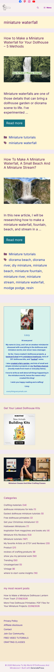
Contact (8, 629)
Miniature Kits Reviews (15, 535)
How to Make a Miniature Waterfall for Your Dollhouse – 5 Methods (26, 42)
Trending (8, 560)
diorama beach (20, 260)
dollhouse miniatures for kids (18, 509)
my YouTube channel (39, 366)
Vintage (8, 569)
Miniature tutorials (22, 137)
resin (30, 288)
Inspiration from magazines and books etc (25, 530)
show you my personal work (18, 556)
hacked (34, 359)
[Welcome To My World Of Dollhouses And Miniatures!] (6, 7)
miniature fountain (28, 271)
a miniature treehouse (31, 357)
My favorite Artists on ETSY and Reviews (24, 543)
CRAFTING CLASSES (14, 642)
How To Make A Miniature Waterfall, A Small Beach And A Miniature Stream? (27, 163)
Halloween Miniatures (15, 526)
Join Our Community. (14, 633)
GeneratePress (37, 668)
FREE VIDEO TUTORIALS (16, 638)
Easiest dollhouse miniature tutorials (22, 513)
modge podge (14, 288)
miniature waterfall (23, 143)
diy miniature (21, 265)
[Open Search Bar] (37, 7)
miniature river (14, 276)
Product (8, 547)
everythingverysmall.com (16, 391)
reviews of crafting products (18, 552)
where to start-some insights (18, 573)
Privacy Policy (11, 621)
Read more (14, 123)
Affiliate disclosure (13, 625)
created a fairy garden (20, 363)
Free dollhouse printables (16, 518)
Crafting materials (13, 505)
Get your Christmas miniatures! (19, 522)
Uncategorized (11, 564)
